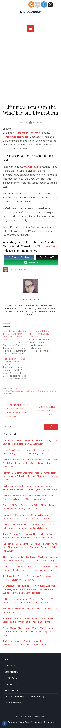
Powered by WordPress (18, 722)
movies (27, 391)
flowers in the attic (17, 391)
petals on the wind (41, 391)
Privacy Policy (11, 690)
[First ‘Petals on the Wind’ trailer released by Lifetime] (16, 368)
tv (55, 391)
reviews (51, 391)
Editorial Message (13, 703)
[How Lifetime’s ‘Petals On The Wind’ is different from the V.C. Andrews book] (16, 342)
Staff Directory (11, 672)
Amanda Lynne (38, 122)
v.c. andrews (7, 393)
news (32, 391)
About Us (9, 659)
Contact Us (10, 666)
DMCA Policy (11, 678)
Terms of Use (11, 684)
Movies (12, 388)
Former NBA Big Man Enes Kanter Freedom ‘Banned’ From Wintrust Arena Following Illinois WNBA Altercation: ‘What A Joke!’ (30, 476)
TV (21, 388)
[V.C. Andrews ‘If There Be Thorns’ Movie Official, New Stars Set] (42, 341)
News (17, 388)
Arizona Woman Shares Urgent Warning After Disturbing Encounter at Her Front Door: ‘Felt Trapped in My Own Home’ (28, 631)
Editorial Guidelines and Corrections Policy (24, 696)
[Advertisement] (30, 66)
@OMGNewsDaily (45, 246)
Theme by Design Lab (43, 722)
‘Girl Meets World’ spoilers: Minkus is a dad (45, 411)
